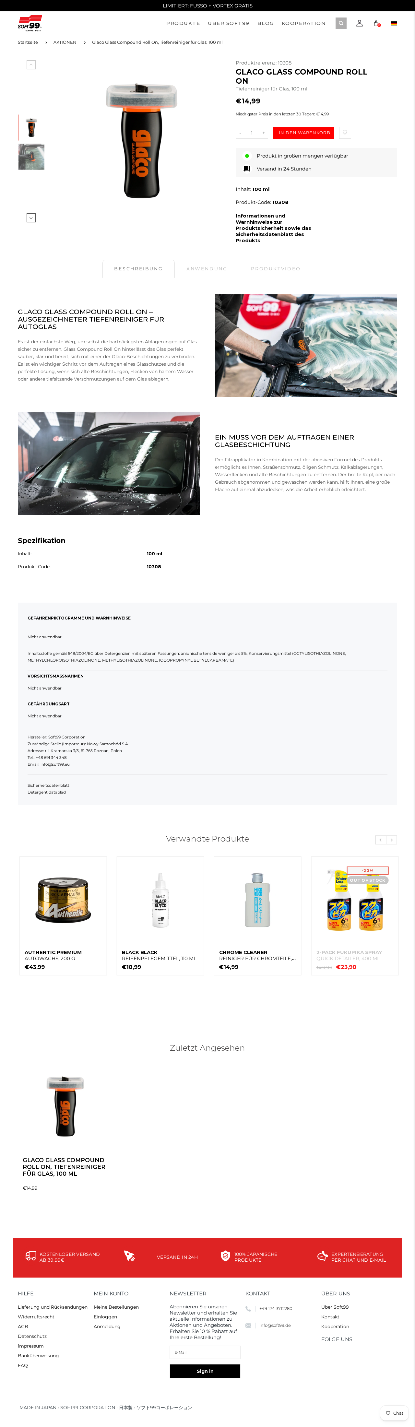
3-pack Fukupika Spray (153, 955)
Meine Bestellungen (116, 1307)
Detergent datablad (47, 792)
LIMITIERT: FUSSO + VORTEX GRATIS (208, 6)
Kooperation (335, 1326)
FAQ (23, 1365)
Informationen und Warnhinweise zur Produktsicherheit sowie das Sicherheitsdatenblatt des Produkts (273, 228)
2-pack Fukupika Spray (56, 955)
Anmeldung (107, 1326)
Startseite (28, 42)
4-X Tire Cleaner (255, 955)
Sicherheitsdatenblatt (48, 785)
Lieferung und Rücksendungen (53, 1307)
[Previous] (68, 140)
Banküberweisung (38, 1356)
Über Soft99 (335, 1307)
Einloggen (105, 1317)
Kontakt (330, 1317)
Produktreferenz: (257, 63)
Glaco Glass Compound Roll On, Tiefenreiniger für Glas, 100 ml (157, 42)
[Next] (214, 140)
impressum (31, 1346)
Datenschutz (32, 1336)
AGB (23, 1326)
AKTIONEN (65, 42)
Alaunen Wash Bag (342, 955)
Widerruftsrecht (36, 1317)
